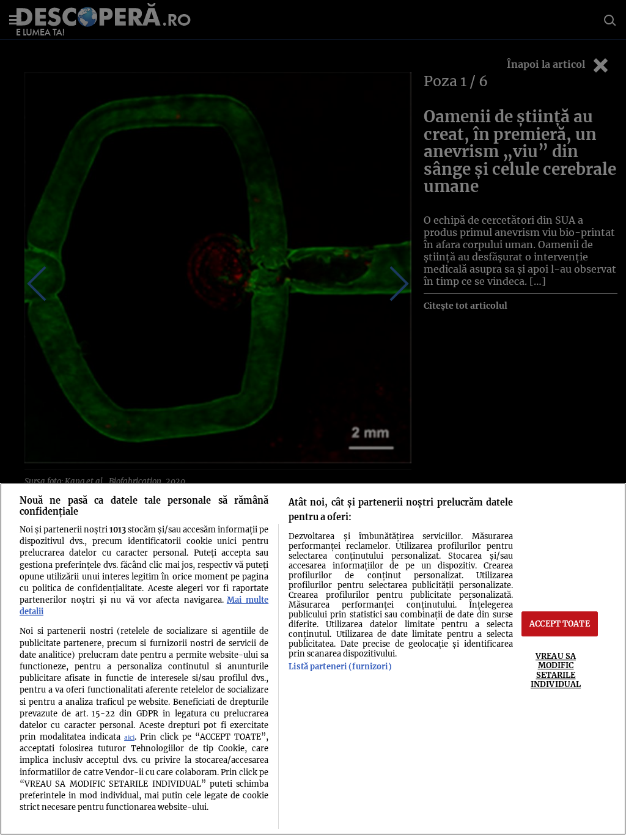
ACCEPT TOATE (559, 623)
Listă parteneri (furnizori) (340, 666)
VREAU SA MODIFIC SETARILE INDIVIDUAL (556, 670)
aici (129, 737)
